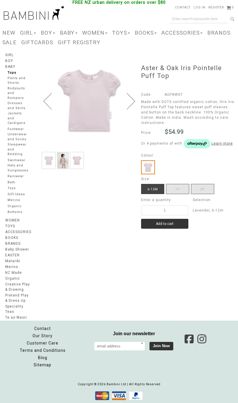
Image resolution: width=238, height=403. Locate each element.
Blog (42, 357)
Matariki (12, 261)
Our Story (43, 335)
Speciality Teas (14, 309)
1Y (177, 189)
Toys (12, 188)
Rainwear (16, 176)
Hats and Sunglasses (18, 168)
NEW (8, 32)
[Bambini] (33, 13)
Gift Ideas (16, 194)
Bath (11, 182)
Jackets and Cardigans (17, 118)
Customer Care (42, 343)
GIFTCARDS (37, 42)
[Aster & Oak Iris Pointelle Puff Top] (48, 160)
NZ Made (13, 273)
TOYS (119, 32)
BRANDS (218, 32)
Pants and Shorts (17, 80)
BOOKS (144, 32)
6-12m (152, 189)
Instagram (201, 339)
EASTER (12, 255)
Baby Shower (17, 249)
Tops (12, 72)
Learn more (222, 143)
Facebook (189, 339)
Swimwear (17, 160)
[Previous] (47, 101)
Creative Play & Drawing (17, 287)
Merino (14, 200)
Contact (42, 328)
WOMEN (93, 32)
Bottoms (15, 212)
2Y (202, 189)
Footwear (16, 129)
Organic (15, 206)
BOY (46, 32)
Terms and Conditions (43, 350)
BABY (67, 32)
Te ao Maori (16, 317)
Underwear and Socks (17, 136)
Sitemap (42, 365)
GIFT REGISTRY (79, 42)
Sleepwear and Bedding (17, 149)
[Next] (131, 101)
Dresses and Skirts (17, 105)
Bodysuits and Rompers (16, 93)
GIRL (26, 32)
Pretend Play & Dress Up (17, 298)
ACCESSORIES (180, 32)
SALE (9, 42)
